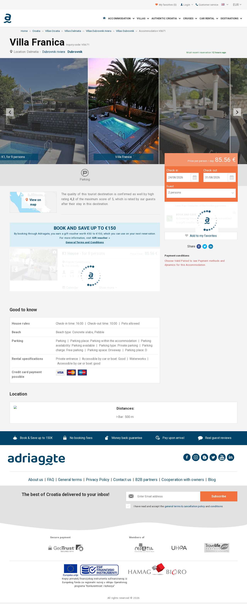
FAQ (50, 479)
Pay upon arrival (173, 438)
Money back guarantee (126, 438)
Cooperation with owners (183, 479)
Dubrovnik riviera (54, 52)
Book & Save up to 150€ (36, 438)
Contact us (122, 479)
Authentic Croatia (165, 18)
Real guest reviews (218, 438)
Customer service (208, 4)
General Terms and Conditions (85, 242)
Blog (212, 479)
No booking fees (80, 438)
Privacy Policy (97, 479)
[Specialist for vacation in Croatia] (36, 459)
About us (35, 479)
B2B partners (146, 479)
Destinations (230, 18)
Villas (142, 18)
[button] (224, 5)
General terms (70, 479)
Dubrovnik (76, 52)
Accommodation (120, 18)
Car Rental (208, 18)
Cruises (189, 18)
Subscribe (218, 496)
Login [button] (187, 4)
